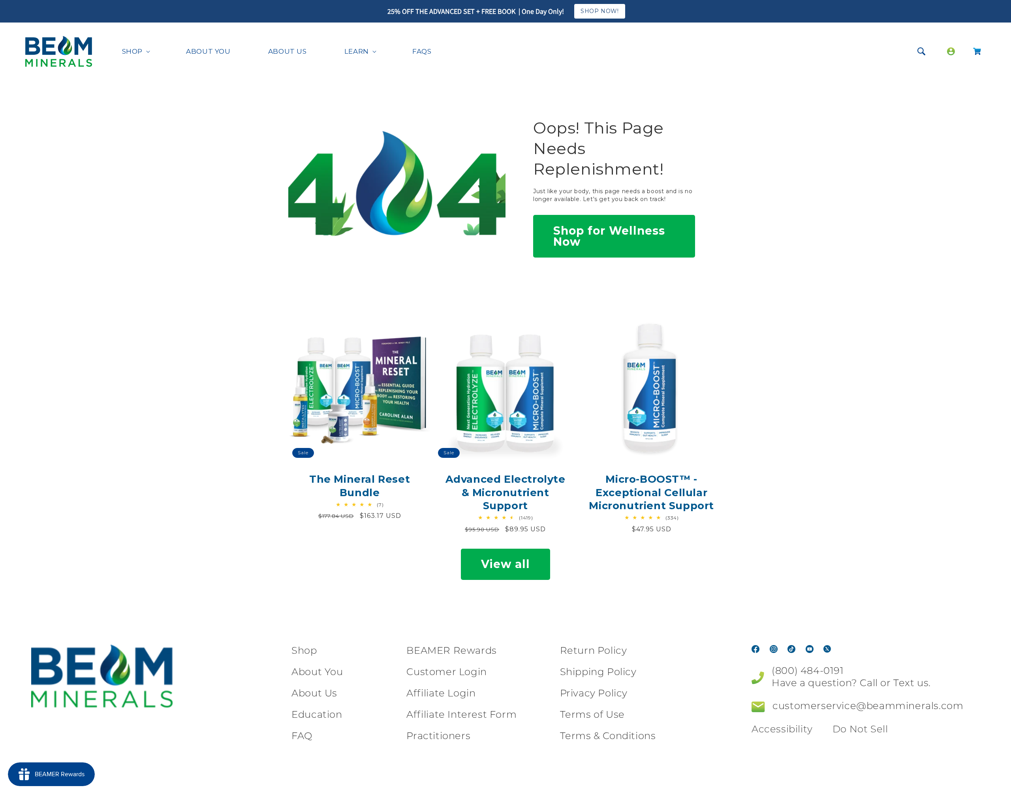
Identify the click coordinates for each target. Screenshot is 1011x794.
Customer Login (446, 672)
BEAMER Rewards (451, 651)
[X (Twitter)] (827, 648)
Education (316, 715)
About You (317, 672)
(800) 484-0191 (808, 671)
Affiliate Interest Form (461, 715)
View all (505, 564)
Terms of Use (592, 715)
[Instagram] (774, 648)
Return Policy (593, 651)
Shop (304, 651)
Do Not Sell (860, 730)
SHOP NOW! (599, 11)
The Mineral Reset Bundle (359, 485)
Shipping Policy (598, 672)
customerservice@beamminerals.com (867, 706)
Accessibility (782, 730)
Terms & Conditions (608, 736)
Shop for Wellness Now (609, 236)
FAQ (301, 736)
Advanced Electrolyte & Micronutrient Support (505, 492)
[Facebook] (755, 648)
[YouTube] (810, 648)
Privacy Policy (594, 694)
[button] (135, 51)
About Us (314, 694)
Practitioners (438, 736)
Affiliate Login (440, 694)
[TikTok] (791, 648)
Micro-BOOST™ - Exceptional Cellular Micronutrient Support (651, 492)
